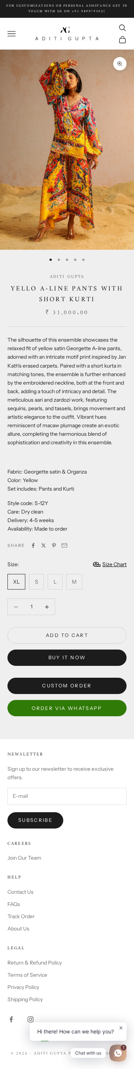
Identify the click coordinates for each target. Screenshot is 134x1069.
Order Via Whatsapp (67, 708)
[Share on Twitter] (44, 545)
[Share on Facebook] (33, 545)
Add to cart (67, 635)
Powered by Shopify (95, 1053)
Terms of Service (27, 975)
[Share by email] (64, 545)
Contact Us (20, 892)
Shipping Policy (25, 999)
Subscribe (35, 820)
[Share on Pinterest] (54, 545)
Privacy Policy (23, 987)
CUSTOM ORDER (67, 685)
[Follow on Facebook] (11, 1019)
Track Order (21, 916)
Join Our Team (24, 857)
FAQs (13, 904)
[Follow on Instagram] (30, 1019)
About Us (18, 928)
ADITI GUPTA (67, 277)
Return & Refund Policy (34, 962)
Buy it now (67, 657)
